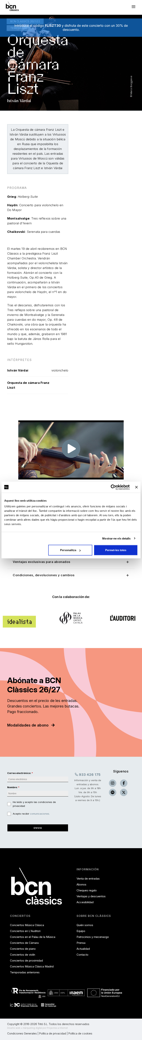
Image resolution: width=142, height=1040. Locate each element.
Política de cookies (80, 1033)
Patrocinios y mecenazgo (93, 937)
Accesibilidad (85, 902)
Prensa (81, 943)
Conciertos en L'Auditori (25, 931)
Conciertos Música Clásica (27, 925)
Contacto (82, 954)
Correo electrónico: (19, 773)
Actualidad (83, 948)
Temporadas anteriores (25, 972)
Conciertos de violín (22, 954)
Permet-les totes (115, 550)
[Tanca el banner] (136, 487)
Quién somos (85, 925)
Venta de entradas (88, 878)
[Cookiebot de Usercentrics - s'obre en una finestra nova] (113, 487)
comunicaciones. (40, 813)
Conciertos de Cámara (24, 943)
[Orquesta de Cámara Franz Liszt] (71, 451)
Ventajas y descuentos (91, 896)
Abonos (81, 884)
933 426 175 (89, 775)
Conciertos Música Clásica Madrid (32, 966)
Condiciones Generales (22, 1033)
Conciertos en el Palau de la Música (32, 937)
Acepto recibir (31, 813)
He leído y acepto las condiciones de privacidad (34, 804)
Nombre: (12, 787)
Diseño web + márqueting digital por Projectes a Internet (37, 1028)
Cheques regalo (87, 890)
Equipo (81, 931)
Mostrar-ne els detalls (116, 538)
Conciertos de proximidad (26, 960)
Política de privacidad (52, 1033)
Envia (38, 827)
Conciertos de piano (23, 948)
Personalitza (68, 550)
